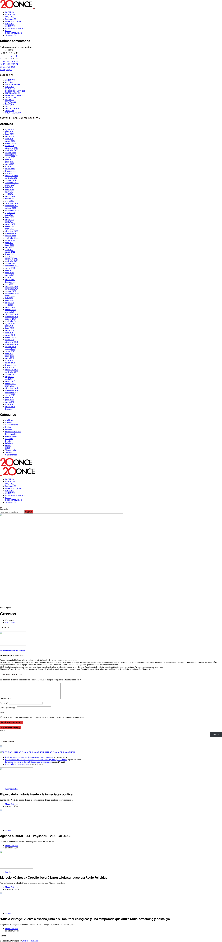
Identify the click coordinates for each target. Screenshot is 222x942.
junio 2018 (9, 356)
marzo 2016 (10, 407)
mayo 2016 (9, 402)
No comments (11, 622)
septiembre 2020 (11, 293)
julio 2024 (9, 187)
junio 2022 (9, 245)
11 (1, 61)
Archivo (9, 82)
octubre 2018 (10, 346)
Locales (9, 12)
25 (1, 67)
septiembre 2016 (11, 393)
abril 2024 (9, 194)
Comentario (5, 698)
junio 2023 (9, 217)
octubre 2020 (10, 291)
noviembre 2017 (11, 372)
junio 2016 (9, 400)
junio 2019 (9, 328)
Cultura (9, 24)
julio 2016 (9, 397)
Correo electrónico (8, 708)
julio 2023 (9, 215)
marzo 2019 (10, 335)
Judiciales (10, 35)
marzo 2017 (10, 381)
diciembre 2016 (11, 388)
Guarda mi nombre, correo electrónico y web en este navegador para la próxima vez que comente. (43, 717)
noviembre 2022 (11, 233)
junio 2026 (9, 134)
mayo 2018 (9, 358)
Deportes (10, 14)
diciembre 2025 (11, 148)
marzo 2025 (10, 169)
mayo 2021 (9, 275)
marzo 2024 (10, 196)
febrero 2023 (10, 226)
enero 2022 (9, 256)
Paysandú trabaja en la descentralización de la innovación (28, 762)
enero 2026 (9, 146)
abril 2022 (9, 249)
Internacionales (13, 21)
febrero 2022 (10, 254)
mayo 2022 (9, 247)
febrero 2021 (10, 282)
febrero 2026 (10, 143)
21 (9, 64)
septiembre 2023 (11, 210)
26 (4, 67)
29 (12, 67)
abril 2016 (9, 404)
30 (14, 67)
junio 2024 (9, 189)
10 (17, 58)
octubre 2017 (10, 374)
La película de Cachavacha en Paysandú (12, 650)
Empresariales (12, 93)
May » (9, 70)
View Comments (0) (10, 727)
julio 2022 (9, 243)
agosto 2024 (10, 185)
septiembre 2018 (11, 349)
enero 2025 (9, 173)
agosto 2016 (10, 395)
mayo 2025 (9, 164)
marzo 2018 (10, 363)
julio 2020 (9, 298)
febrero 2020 (10, 310)
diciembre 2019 (11, 314)
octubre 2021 (10, 263)
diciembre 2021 (11, 259)
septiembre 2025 (11, 155)
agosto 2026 (10, 129)
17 (17, 61)
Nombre (4, 703)
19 (4, 64)
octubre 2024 (10, 180)
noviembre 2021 (11, 261)
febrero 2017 (10, 383)
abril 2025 (9, 166)
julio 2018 (9, 353)
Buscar (3, 730)
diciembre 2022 (11, 231)
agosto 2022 (10, 240)
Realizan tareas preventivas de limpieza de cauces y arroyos (29, 757)
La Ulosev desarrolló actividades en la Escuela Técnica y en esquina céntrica (36, 759)
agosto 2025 (10, 157)
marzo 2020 (10, 307)
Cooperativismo (13, 33)
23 (14, 64)
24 (17, 64)
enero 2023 (9, 229)
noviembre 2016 (11, 390)
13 (7, 61)
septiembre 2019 (11, 321)
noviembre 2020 (11, 289)
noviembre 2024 (11, 178)
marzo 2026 (10, 141)
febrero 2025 (10, 171)
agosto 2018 (10, 351)
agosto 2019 (10, 323)
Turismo (9, 110)
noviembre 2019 (11, 316)
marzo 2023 (10, 224)
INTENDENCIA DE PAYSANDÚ (60, 752)
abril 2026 (9, 139)
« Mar (2, 70)
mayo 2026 (9, 136)
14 (9, 61)
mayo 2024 (9, 192)
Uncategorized (13, 113)
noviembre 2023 (11, 206)
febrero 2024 (10, 199)
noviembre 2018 (11, 344)
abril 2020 (9, 305)
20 (7, 64)
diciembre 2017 (11, 370)
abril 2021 (9, 277)
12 (4, 61)
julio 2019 (9, 326)
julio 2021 (9, 270)
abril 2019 (9, 333)
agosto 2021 (10, 268)
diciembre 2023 (11, 203)
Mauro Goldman (11, 804)
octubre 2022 (10, 236)
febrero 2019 (10, 337)
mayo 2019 (9, 330)
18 (1, 64)
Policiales (10, 19)
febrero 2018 (10, 365)
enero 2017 (9, 386)
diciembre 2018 (11, 342)
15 (12, 61)
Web (2, 712)
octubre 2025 (10, 152)
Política (9, 17)
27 (7, 67)
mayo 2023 (9, 219)
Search (28, 512)
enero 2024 (9, 201)
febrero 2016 (10, 409)
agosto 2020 (10, 296)
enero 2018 (9, 367)
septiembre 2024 (11, 182)
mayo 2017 (9, 377)
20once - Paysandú (30, 941)
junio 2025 (9, 162)
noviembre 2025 (11, 150)
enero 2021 (9, 284)
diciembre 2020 (11, 286)
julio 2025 (9, 159)
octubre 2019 (10, 319)
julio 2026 (9, 132)
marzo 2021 (10, 279)
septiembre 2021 (11, 266)
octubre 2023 (10, 208)
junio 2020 (9, 300)
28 (9, 67)
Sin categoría (12, 108)
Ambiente (10, 26)
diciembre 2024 (11, 176)
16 (14, 61)
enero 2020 (9, 312)
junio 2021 (9, 273)
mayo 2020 (9, 303)
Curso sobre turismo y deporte (17, 764)
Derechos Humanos (15, 28)
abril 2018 (9, 360)
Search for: (4, 509)
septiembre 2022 (11, 238)
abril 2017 (9, 379)
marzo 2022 (10, 252)
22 (12, 64)
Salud (8, 31)
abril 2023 (9, 222)
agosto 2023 (10, 213)
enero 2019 (9, 340)
